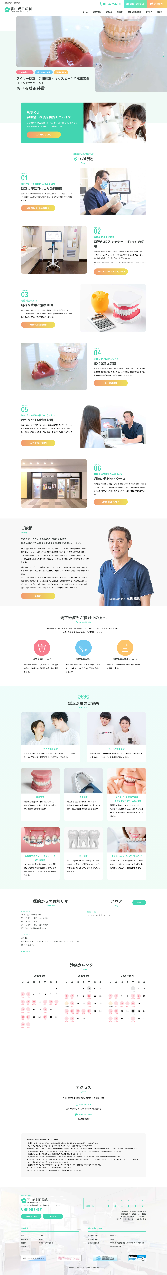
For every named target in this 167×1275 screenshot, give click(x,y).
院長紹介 (120, 12)
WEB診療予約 (158, 4)
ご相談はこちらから (43, 134)
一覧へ (139, 902)
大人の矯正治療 (93, 1239)
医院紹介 (109, 12)
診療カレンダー (31, 1216)
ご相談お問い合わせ (137, 4)
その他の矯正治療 (115, 1246)
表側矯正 (113, 1236)
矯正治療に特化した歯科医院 (38, 208)
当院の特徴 (97, 12)
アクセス (149, 12)
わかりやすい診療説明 (38, 443)
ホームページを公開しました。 (99, 915)
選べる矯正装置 (111, 383)
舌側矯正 (113, 1239)
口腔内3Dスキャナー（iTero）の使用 (110, 271)
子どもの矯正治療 (93, 1243)
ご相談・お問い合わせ (46, 1243)
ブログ (41, 1246)
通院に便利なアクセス (110, 502)
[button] (163, 52)
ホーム (85, 12)
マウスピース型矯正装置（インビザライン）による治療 (127, 1243)
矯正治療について (93, 1236)
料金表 (159, 12)
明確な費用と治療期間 (38, 324)
